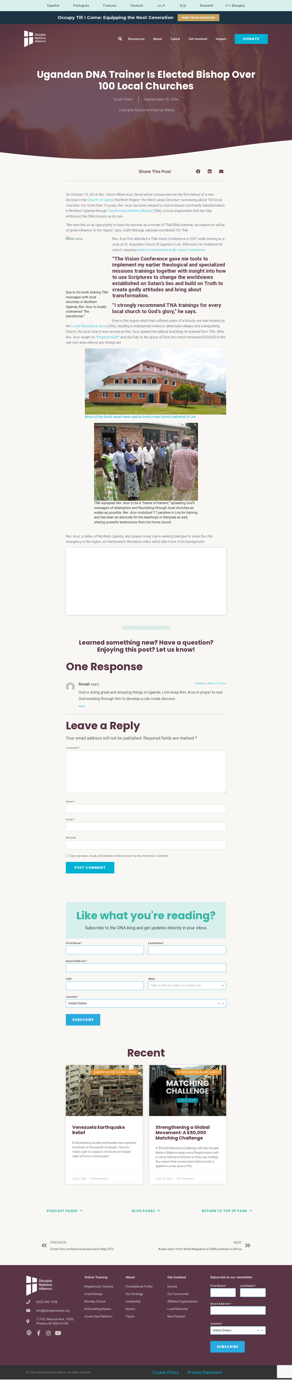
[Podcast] (29, 1333)
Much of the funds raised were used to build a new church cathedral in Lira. (140, 417)
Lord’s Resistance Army (89, 326)
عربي (161, 5)
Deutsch (137, 5)
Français (110, 5)
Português (81, 5)
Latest (175, 39)
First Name (73, 943)
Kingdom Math (107, 337)
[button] (120, 38)
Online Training (96, 1277)
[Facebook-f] (38, 1333)
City (68, 978)
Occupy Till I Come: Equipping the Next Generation (115, 17)
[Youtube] (57, 1333)
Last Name (155, 943)
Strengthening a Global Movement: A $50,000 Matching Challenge (183, 1132)
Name (70, 801)
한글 (183, 5)
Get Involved (198, 39)
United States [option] (77, 1003)
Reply (82, 706)
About (157, 39)
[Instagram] (48, 1333)
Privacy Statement (204, 1372)
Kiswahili (206, 5)
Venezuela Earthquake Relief (98, 1130)
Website (71, 837)
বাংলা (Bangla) (235, 5)
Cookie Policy (165, 1372)
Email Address (75, 961)
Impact (221, 39)
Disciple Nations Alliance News (146, 110)
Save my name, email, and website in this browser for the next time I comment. (119, 855)
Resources (136, 39)
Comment (73, 747)
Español (53, 5)
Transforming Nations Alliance (130, 211)
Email (70, 819)
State (151, 978)
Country (71, 996)
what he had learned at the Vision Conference (171, 250)
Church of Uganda (101, 200)
